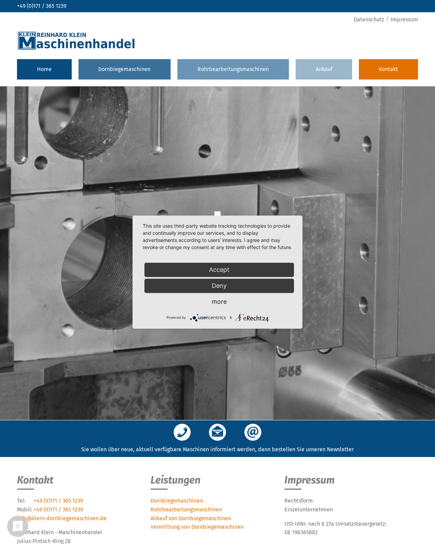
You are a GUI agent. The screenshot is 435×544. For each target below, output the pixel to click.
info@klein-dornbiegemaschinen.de (61, 518)
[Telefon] (182, 433)
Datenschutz (369, 19)
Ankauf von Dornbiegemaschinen (191, 518)
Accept (219, 269)
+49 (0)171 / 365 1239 (41, 6)
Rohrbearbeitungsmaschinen (233, 69)
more (219, 301)
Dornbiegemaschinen (124, 69)
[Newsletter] (217, 433)
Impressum (404, 19)
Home (44, 69)
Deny (219, 285)
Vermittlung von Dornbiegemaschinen (197, 527)
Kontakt (388, 69)
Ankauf (324, 69)
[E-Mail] (252, 433)
